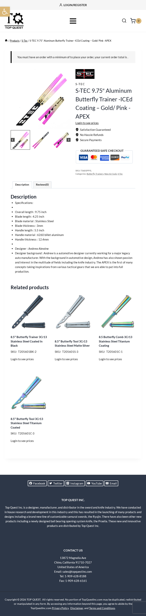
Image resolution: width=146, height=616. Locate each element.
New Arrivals (110, 174)
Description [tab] (22, 184)
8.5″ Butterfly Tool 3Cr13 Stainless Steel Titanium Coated (27, 423)
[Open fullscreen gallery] (66, 125)
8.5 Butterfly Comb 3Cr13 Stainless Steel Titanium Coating (115, 341)
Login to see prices (87, 123)
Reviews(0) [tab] (42, 184)
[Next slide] (69, 140)
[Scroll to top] (136, 599)
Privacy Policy (60, 608)
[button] (5, 12)
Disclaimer (76, 608)
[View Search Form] (124, 21)
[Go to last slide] (13, 140)
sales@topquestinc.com (77, 571)
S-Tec (80, 84)
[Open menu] (73, 21)
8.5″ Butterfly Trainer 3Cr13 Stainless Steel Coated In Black (29, 341)
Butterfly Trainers (95, 174)
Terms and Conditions (102, 608)
